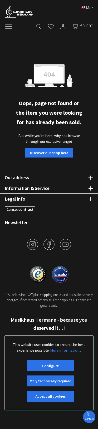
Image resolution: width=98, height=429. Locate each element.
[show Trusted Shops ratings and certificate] (38, 273)
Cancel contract (20, 209)
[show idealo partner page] (60, 273)
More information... (66, 350)
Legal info (15, 199)
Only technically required (50, 381)
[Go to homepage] (46, 12)
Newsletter (16, 222)
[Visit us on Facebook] (49, 248)
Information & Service (27, 188)
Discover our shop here (49, 152)
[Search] (39, 25)
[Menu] (11, 26)
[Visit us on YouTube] (65, 248)
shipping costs (51, 294)
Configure (50, 365)
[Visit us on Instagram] (33, 248)
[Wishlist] (51, 25)
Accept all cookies (50, 396)
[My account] (63, 25)
